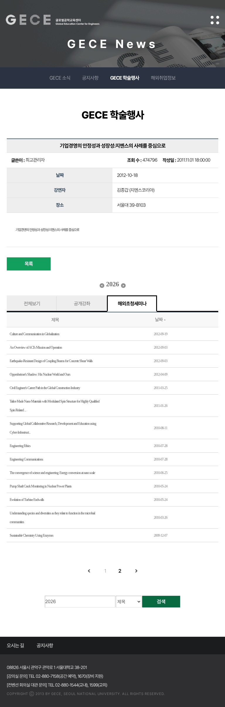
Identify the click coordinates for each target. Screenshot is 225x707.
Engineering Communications (26, 459)
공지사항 (90, 78)
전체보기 (32, 304)
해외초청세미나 (132, 304)
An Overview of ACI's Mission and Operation (36, 347)
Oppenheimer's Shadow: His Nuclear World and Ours (40, 374)
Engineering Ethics (20, 446)
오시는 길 (15, 645)
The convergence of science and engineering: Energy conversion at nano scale (52, 473)
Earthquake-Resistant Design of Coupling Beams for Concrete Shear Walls (51, 361)
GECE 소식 (60, 78)
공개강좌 (82, 304)
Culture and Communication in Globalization (34, 334)
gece (60, 20)
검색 (161, 602)
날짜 (159, 319)
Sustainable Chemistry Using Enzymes (31, 535)
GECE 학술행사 (124, 78)
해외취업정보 (163, 78)
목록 (29, 264)
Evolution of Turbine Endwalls (27, 500)
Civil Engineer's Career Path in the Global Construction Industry (45, 388)
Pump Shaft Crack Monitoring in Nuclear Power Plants (40, 486)
